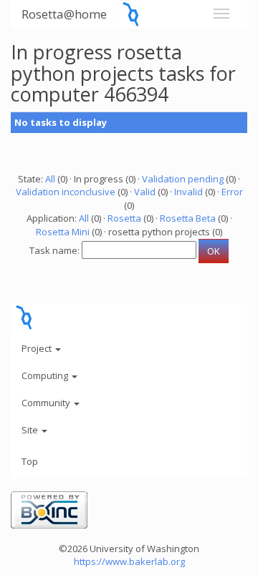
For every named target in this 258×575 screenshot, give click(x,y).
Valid (145, 191)
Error (232, 191)
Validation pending (183, 178)
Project (38, 348)
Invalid (188, 191)
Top (30, 461)
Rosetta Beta (188, 218)
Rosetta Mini (63, 231)
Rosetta (124, 218)
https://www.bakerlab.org (129, 561)
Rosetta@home (64, 14)
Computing (46, 375)
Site (31, 429)
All (50, 178)
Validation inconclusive (65, 191)
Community (47, 402)
